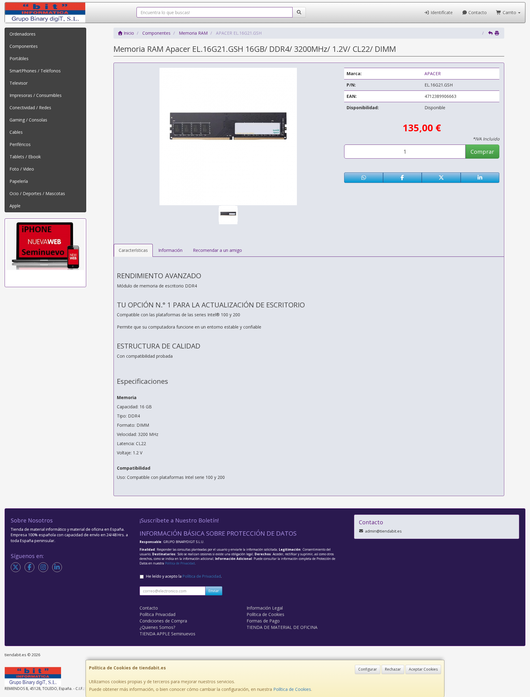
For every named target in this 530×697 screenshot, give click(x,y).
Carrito (509, 12)
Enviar (214, 590)
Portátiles (19, 58)
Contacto (477, 12)
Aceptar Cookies (423, 669)
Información (170, 250)
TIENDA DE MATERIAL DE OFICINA (282, 627)
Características (133, 250)
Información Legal (265, 608)
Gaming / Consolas (28, 120)
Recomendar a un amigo (217, 250)
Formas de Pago (263, 621)
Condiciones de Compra (163, 621)
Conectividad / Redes (30, 107)
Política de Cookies (292, 689)
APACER (432, 73)
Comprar (482, 151)
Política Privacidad (157, 614)
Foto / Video (22, 169)
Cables (16, 132)
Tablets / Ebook (25, 157)
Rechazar (393, 669)
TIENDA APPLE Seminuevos (167, 634)
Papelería (19, 181)
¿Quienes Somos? (157, 627)
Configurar (367, 669)
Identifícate (441, 12)
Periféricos (20, 144)
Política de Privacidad (180, 563)
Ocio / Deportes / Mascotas (37, 193)
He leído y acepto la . (184, 576)
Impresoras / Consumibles (36, 95)
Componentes (24, 46)
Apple (15, 206)
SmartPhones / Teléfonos (35, 71)
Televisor (19, 83)
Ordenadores (23, 34)
